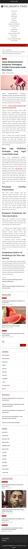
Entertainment (5, 358)
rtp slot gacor (14, 31)
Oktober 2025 (5, 442)
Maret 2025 (4, 465)
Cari (3, 341)
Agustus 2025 (5, 449)
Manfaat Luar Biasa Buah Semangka (11, 325)
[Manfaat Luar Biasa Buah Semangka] (14, 315)
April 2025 (4, 462)
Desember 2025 (5, 439)
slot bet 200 (18, 168)
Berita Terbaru (5, 355)
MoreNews (20, 545)
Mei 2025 (4, 459)
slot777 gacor (14, 35)
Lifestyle (4, 368)
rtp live (14, 27)
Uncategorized (5, 385)
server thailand (5, 538)
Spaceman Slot (14, 22)
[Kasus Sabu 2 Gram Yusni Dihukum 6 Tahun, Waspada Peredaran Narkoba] (14, 525)
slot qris (14, 12)
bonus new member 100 (14, 24)
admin (3, 72)
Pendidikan (5, 378)
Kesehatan (4, 58)
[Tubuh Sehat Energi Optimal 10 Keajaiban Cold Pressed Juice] (14, 298)
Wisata (3, 388)
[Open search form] (26, 45)
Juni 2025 (4, 455)
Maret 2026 (4, 432)
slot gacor (14, 20)
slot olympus (14, 16)
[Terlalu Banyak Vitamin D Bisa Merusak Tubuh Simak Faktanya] (14, 331)
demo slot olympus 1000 (14, 33)
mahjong (4, 540)
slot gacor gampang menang (14, 38)
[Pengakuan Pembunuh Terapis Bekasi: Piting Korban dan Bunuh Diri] (14, 499)
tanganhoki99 (14, 29)
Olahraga (4, 372)
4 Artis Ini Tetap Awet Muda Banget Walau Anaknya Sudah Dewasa (12, 279)
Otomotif (4, 375)
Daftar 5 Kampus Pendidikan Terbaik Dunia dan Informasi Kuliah (13, 286)
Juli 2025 (4, 452)
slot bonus (14, 37)
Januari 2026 (5, 435)
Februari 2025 (5, 469)
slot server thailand (14, 25)
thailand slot (14, 14)
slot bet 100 (14, 11)
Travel (3, 382)
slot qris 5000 (14, 40)
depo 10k (14, 18)
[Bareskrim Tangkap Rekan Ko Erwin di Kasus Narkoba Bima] (14, 482)
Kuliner (4, 365)
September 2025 (6, 445)
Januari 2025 (5, 472)
